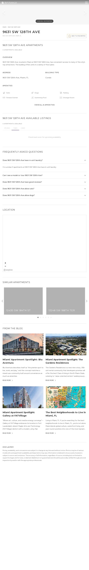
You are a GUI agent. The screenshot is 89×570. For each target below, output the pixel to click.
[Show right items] (87, 301)
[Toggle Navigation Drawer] (86, 2)
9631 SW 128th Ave (14, 27)
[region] (45, 243)
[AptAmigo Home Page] (10, 2)
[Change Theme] (2, 2)
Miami (4, 27)
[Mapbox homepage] (8, 270)
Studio (7, 128)
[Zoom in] (5, 263)
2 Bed (23, 128)
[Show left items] (2, 301)
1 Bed (15, 128)
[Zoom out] (5, 266)
